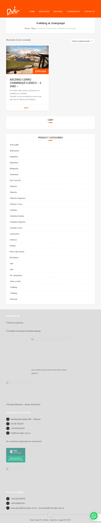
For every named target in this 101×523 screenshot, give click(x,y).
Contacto (89, 11)
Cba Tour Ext (15, 180)
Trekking (13, 287)
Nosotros (44, 11)
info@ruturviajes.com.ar (20, 433)
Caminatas (14, 174)
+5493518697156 (18, 503)
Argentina (14, 156)
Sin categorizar (16, 275)
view (26, 108)
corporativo (14, 234)
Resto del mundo (17, 251)
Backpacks (14, 168)
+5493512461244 (18, 428)
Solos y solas (15, 281)
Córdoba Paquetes (17, 222)
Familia (13, 245)
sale (11, 263)
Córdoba (13, 210)
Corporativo (73, 11)
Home (32, 11)
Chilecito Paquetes (17, 198)
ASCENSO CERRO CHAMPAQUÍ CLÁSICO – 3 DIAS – (25, 83)
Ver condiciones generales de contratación (24, 441)
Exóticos (13, 240)
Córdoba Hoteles (17, 216)
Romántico (14, 257)
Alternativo (14, 151)
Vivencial (13, 299)
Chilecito (13, 186)
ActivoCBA (14, 145)
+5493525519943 (18, 499)
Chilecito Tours (16, 204)
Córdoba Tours (16, 228)
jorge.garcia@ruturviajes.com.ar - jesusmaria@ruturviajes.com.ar (37, 508)
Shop (33, 28)
